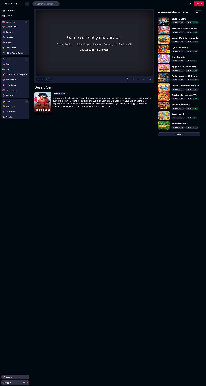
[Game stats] (132, 79)
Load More (179, 134)
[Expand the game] (144, 79)
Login (189, 4)
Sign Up (199, 4)
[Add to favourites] (138, 79)
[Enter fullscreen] (150, 79)
